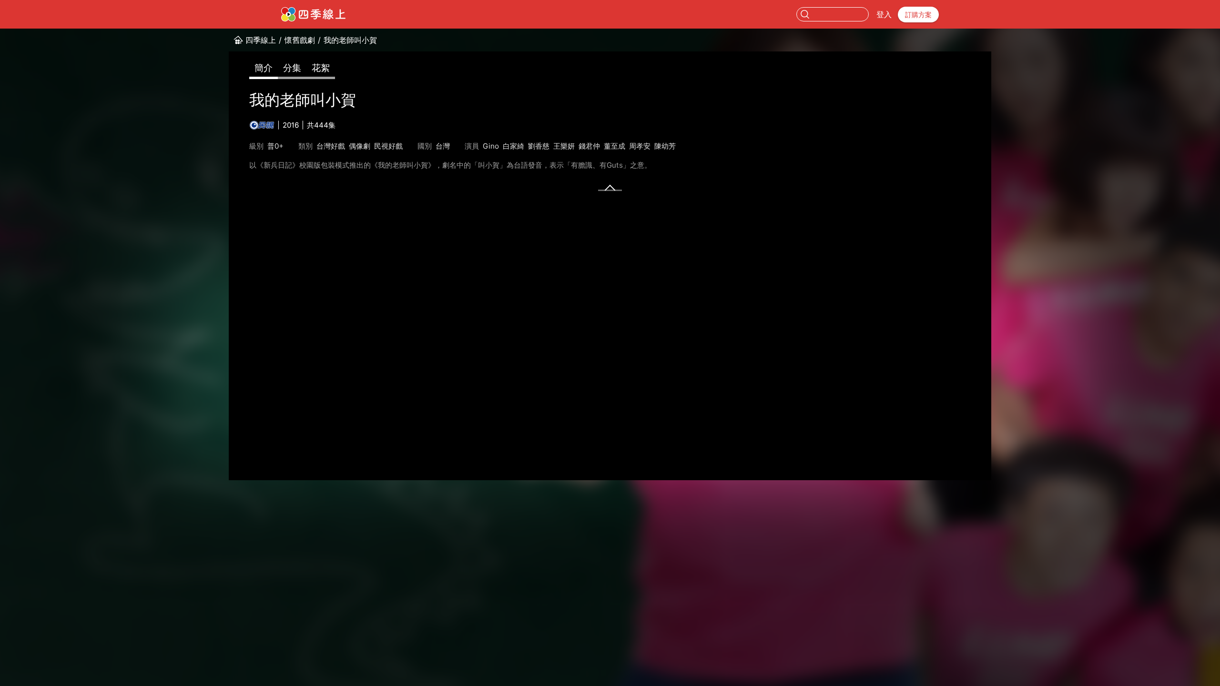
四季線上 (260, 40)
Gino (491, 146)
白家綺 (513, 146)
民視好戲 (388, 146)
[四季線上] (313, 14)
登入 (884, 14)
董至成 (614, 146)
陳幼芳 (665, 146)
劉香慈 (538, 146)
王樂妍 (564, 146)
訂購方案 (918, 14)
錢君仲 (589, 146)
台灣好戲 (330, 146)
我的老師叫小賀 (350, 40)
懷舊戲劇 (300, 40)
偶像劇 (359, 146)
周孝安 (640, 146)
